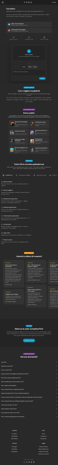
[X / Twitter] (24, 462)
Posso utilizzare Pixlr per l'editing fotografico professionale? (17, 401)
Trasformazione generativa (11, 216)
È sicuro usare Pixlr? (6, 370)
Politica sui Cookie (43, 451)
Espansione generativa (9, 207)
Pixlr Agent (14, 446)
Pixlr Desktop (14, 438)
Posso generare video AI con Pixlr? (10, 412)
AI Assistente (7, 224)
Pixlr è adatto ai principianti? (8, 385)
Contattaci (43, 436)
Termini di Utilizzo (43, 446)
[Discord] (29, 462)
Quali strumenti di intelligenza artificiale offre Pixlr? (15, 374)
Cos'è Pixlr (4, 362)
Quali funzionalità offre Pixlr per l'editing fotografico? (15, 393)
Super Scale (6, 233)
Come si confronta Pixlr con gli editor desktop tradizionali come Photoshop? (21, 397)
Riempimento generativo (10, 199)
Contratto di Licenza (43, 454)
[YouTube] (31, 462)
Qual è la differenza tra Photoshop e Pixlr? (12, 381)
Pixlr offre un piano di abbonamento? (11, 378)
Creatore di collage (44, 39)
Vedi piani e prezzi (29, 340)
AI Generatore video (29, 39)
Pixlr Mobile (14, 436)
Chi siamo (14, 433)
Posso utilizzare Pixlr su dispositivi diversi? (12, 389)
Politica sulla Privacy (43, 449)
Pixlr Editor (14, 449)
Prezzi (43, 433)
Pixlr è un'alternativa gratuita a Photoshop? (12, 416)
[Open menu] (2, 2)
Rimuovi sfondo (7, 181)
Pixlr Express (14, 451)
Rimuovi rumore (7, 240)
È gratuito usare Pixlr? (7, 366)
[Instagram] (26, 462)
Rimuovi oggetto (8, 190)
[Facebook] (33, 462)
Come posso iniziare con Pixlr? (9, 405)
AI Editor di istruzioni (13, 39)
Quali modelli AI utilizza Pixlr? (9, 409)
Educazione (43, 438)
